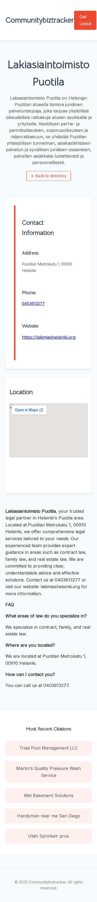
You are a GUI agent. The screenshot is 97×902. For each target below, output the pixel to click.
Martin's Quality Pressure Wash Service (48, 772)
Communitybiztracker (39, 20)
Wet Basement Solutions (49, 795)
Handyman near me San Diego (48, 816)
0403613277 (33, 303)
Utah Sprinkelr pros (48, 836)
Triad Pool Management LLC (48, 748)
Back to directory (48, 175)
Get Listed (85, 20)
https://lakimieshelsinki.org (48, 337)
